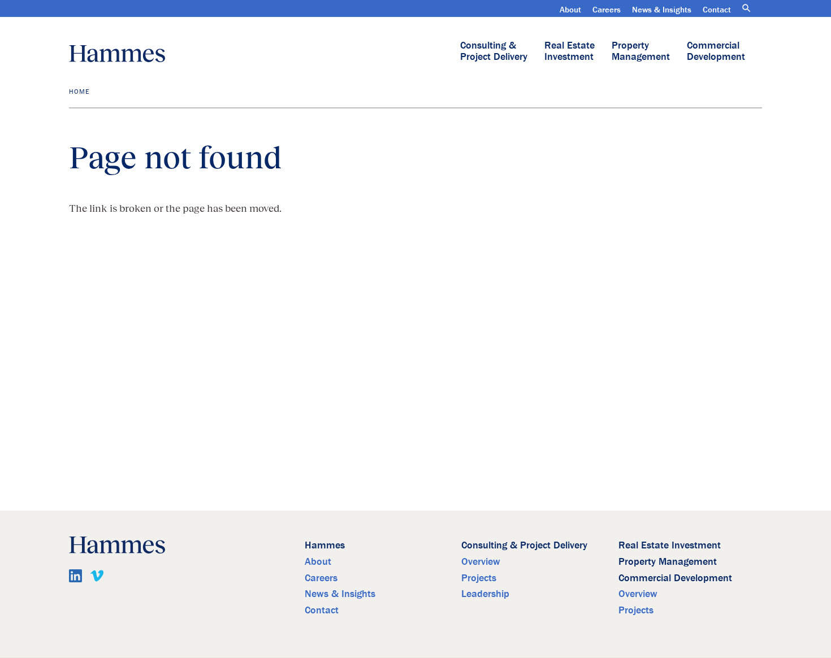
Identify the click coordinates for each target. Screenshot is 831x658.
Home (79, 91)
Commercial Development (716, 51)
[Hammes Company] (117, 53)
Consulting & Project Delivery (493, 51)
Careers (606, 9)
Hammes (325, 544)
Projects (478, 577)
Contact (717, 9)
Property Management (641, 51)
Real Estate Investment (569, 51)
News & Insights (661, 9)
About (570, 9)
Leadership (485, 593)
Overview (480, 561)
